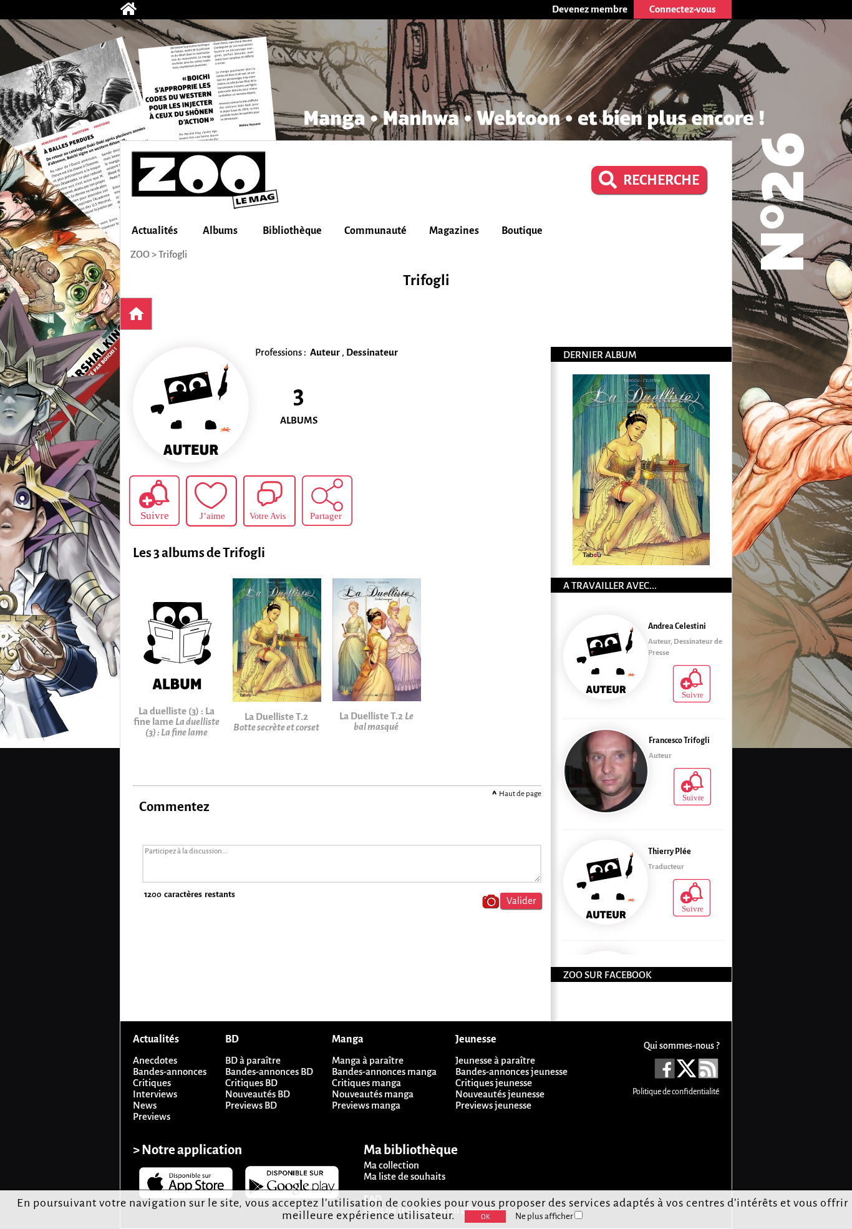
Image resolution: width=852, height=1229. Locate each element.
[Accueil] (134, 9)
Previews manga (366, 1105)
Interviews (155, 1094)
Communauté (375, 230)
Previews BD (251, 1105)
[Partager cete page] (327, 500)
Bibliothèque (292, 230)
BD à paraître (253, 1060)
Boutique (522, 230)
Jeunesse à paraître (495, 1060)
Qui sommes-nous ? (681, 1046)
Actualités (155, 230)
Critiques (152, 1082)
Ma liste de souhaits (404, 1176)
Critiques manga (366, 1082)
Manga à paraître (368, 1060)
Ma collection (391, 1165)
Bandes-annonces (169, 1071)
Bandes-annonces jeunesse (511, 1071)
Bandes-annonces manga (384, 1071)
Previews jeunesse (493, 1105)
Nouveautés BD (257, 1094)
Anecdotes (155, 1060)
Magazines (454, 230)
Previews (151, 1116)
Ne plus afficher (544, 1216)
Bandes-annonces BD (269, 1071)
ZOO (140, 254)
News (145, 1105)
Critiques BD (251, 1082)
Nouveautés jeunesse (500, 1094)
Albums (220, 230)
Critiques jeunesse (493, 1082)
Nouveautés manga (373, 1094)
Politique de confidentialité (675, 1091)
